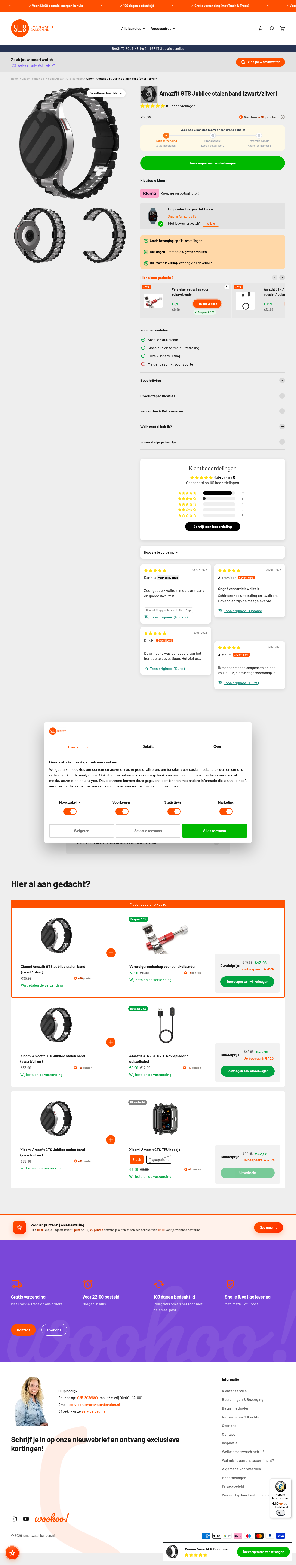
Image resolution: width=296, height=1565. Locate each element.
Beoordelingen (234, 1477)
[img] (155, 570)
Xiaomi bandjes (32, 78)
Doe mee (266, 1227)
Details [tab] (148, 746)
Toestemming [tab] (78, 747)
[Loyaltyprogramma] (12, 1552)
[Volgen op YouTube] (26, 1519)
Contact (23, 1330)
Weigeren (81, 830)
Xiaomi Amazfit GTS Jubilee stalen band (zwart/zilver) (121, 78)
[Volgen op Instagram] (14, 1519)
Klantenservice (234, 1391)
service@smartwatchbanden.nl (94, 1404)
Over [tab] (217, 746)
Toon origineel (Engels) (169, 617)
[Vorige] (275, 277)
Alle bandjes (131, 28)
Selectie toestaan (148, 830)
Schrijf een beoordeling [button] (212, 526)
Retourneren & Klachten (242, 1417)
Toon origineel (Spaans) (243, 610)
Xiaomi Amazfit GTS (182, 216)
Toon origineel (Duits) (167, 668)
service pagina (93, 1411)
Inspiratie (229, 1443)
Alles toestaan (214, 830)
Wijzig (211, 223)
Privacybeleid (233, 1486)
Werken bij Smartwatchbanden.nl (249, 1495)
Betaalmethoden (235, 1408)
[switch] (122, 811)
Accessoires (161, 28)
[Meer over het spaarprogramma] (282, 117)
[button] (153, 105)
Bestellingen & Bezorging (242, 1399)
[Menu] (288, 1481)
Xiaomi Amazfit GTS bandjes (64, 78)
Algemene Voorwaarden (241, 1469)
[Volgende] (282, 277)
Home (15, 78)
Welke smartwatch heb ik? (36, 65)
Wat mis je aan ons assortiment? (248, 1460)
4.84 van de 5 (224, 477)
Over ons (54, 1330)
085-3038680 (87, 1397)
